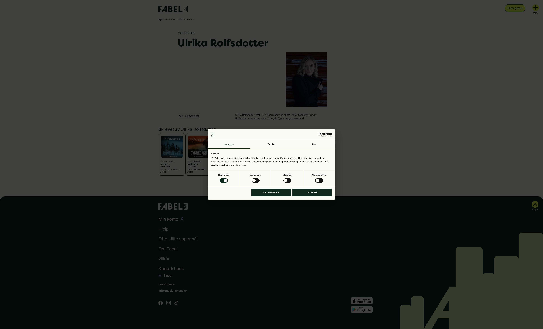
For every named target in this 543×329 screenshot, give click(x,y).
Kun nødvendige (271, 192)
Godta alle (312, 192)
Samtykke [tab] (229, 144)
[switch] (256, 180)
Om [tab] (314, 144)
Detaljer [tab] (271, 144)
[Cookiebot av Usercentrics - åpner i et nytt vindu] (319, 135)
